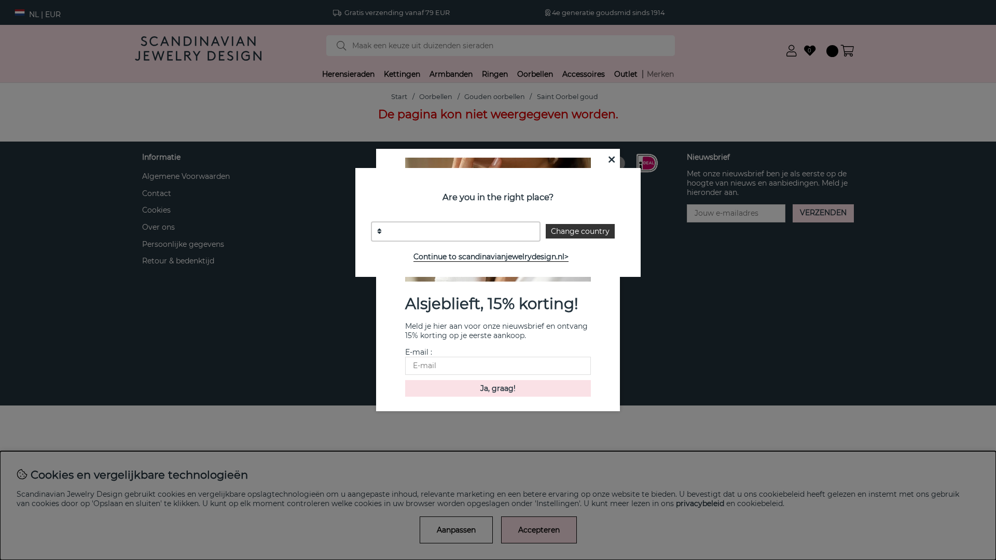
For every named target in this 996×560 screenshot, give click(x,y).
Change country (580, 231)
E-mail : (418, 352)
